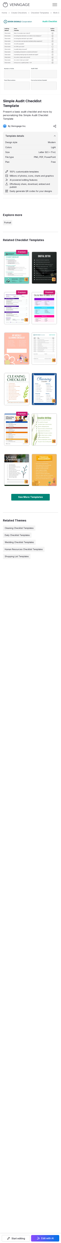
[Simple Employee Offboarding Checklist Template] (16, 429)
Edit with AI (47, 1238)
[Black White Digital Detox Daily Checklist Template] (44, 268)
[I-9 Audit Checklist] (16, 268)
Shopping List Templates (17, 556)
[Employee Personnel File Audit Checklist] (16, 308)
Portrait (7, 222)
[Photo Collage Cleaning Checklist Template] (16, 470)
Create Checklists (19, 13)
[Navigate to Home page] (16, 4)
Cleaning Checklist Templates (19, 528)
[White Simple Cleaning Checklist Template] (16, 389)
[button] (16, 1238)
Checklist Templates (40, 13)
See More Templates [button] (30, 497)
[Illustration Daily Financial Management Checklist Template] (44, 470)
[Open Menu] (55, 4)
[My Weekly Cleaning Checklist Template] (16, 348)
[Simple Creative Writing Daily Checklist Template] (44, 429)
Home (4, 13)
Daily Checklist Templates (17, 535)
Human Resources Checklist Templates (24, 549)
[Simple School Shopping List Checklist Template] (44, 308)
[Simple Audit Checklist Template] (44, 348)
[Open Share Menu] (55, 126)
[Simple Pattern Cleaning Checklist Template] (44, 389)
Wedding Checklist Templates (19, 542)
